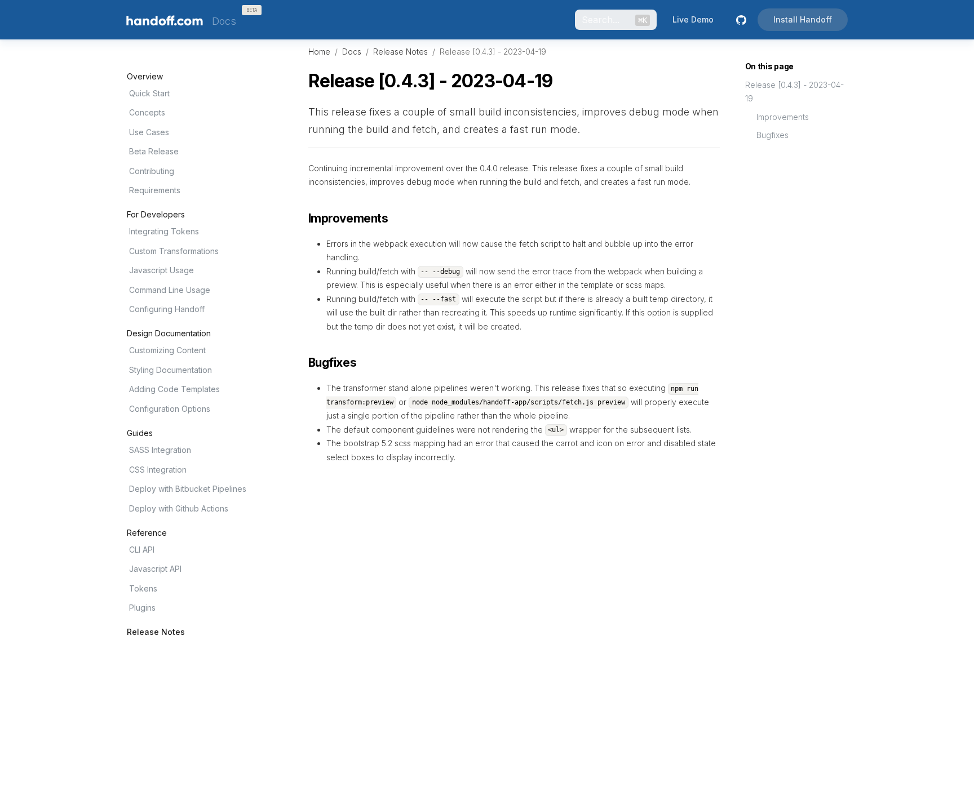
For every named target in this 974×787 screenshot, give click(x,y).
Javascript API (155, 568)
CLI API (141, 549)
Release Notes (156, 632)
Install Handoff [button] (802, 19)
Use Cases (149, 132)
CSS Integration (158, 469)
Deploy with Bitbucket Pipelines (187, 488)
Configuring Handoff (167, 309)
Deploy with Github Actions (178, 508)
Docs (351, 51)
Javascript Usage (161, 270)
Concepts (147, 112)
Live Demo (693, 19)
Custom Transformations (174, 251)
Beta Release (154, 151)
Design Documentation (169, 333)
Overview (145, 77)
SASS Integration (160, 450)
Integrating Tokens (164, 231)
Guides (140, 433)
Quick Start (149, 93)
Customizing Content (167, 350)
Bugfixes (772, 135)
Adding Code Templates (174, 389)
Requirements (154, 190)
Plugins (142, 607)
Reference (147, 533)
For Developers (156, 215)
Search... (614, 19)
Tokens (143, 588)
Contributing (151, 171)
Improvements (782, 117)
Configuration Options (169, 408)
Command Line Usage (169, 290)
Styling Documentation (170, 370)
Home (319, 51)
